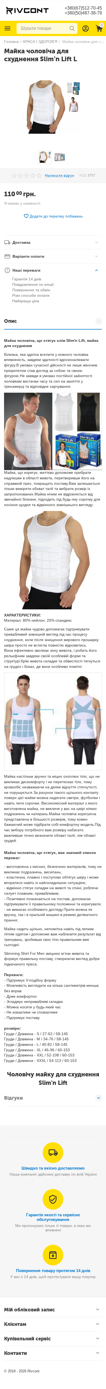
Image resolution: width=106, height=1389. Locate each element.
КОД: (83, 175)
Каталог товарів (7, 28)
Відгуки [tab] (13, 1098)
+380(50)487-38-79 (83, 13)
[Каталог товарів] (7, 28)
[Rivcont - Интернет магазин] (27, 10)
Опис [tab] (10, 321)
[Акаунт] (85, 28)
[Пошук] (72, 28)
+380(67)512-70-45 (83, 8)
